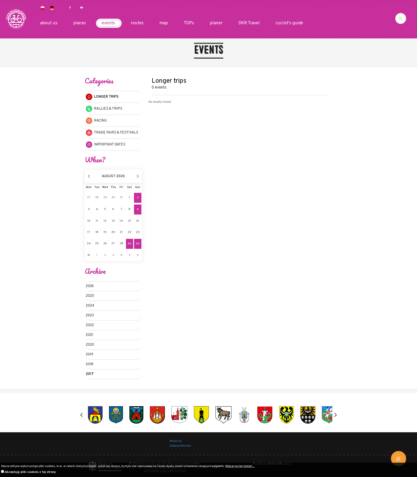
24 (89, 243)
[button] (81, 415)
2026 (90, 286)
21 (121, 232)
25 (97, 243)
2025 (90, 296)
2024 (90, 306)
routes (137, 23)
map (163, 23)
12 (105, 221)
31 (88, 255)
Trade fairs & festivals (116, 132)
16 (137, 221)
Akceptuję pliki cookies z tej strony (30, 472)
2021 (89, 335)
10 (88, 221)
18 (97, 232)
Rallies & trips (108, 109)
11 (97, 221)
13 (113, 221)
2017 (90, 374)
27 (113, 243)
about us (48, 23)
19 (105, 232)
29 (129, 244)
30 (137, 244)
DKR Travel (249, 23)
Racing (100, 121)
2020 (90, 345)
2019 (89, 354)
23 (137, 232)
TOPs (189, 23)
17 (88, 232)
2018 (89, 364)
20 (113, 232)
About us (175, 441)
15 (129, 221)
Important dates (109, 144)
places (79, 23)
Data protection (180, 446)
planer (216, 23)
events (108, 23)
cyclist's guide (289, 23)
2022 (90, 325)
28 (121, 243)
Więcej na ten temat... (240, 466)
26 (105, 243)
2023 (90, 315)
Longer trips (106, 97)
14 (121, 221)
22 (129, 232)
